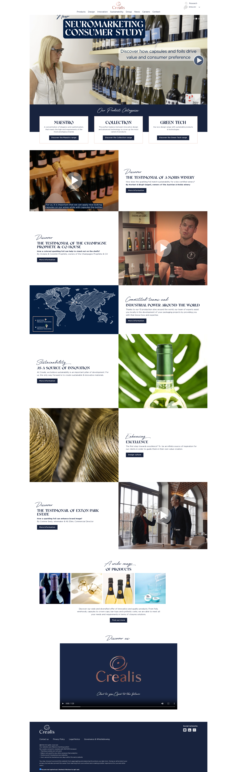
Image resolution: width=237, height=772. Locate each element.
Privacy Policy (59, 739)
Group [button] (129, 12)
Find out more (118, 620)
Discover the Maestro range (63, 138)
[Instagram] (194, 729)
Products (81, 12)
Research (193, 3)
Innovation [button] (102, 12)
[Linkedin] (189, 729)
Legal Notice (74, 739)
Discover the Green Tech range (173, 138)
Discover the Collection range (118, 138)
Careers (146, 12)
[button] (194, 18)
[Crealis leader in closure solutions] (118, 5)
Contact (156, 12)
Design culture (134, 455)
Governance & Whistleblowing (97, 739)
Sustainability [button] (116, 12)
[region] (118, 59)
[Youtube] (184, 729)
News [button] (137, 12)
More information (136, 190)
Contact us (44, 739)
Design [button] (91, 12)
